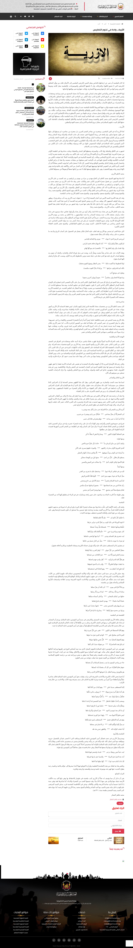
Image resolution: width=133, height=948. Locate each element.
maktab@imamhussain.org (112, 921)
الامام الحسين (118, 16)
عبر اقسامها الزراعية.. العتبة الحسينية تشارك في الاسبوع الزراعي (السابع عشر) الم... (24, 89)
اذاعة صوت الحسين (81, 929)
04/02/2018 (118, 78)
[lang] (11, 16)
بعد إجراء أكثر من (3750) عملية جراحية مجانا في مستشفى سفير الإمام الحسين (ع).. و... (25, 112)
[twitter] (29, 16)
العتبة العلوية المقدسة (21, 918)
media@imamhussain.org (112, 924)
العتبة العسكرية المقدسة (21, 926)
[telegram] (64, 940)
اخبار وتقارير (30, 120)
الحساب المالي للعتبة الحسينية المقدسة (112, 929)
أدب (105, 24)
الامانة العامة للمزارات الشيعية (51, 924)
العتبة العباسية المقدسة (21, 929)
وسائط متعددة (87, 16)
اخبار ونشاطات (103, 16)
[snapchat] (59, 940)
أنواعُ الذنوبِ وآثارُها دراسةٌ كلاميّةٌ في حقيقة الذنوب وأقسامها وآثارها (24, 101)
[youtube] (25, 16)
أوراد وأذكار (81, 926)
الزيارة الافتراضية (82, 924)
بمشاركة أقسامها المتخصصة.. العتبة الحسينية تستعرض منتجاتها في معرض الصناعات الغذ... (24, 125)
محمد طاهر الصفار (115, 799)
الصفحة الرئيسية (115, 24)
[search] (15, 16)
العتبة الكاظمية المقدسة (21, 921)
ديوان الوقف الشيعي (51, 921)
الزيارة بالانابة (71, 16)
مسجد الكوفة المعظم (21, 932)
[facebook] (33, 16)
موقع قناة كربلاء (51, 926)
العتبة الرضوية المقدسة (21, 924)
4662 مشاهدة (106, 78)
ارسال (116, 831)
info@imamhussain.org (112, 918)
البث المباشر (58, 16)
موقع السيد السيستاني (51, 918)
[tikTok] (53, 940)
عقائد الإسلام (30, 97)
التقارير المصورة (29, 108)
